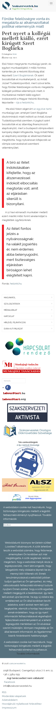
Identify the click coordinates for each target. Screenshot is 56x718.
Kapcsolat (9, 316)
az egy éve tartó (42, 108)
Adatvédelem (10, 699)
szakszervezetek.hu (17, 663)
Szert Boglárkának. (23, 75)
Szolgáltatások (12, 304)
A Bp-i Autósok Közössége (28, 445)
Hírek (15, 54)
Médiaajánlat (10, 310)
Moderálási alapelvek (14, 696)
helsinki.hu (16, 283)
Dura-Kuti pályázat (13, 329)
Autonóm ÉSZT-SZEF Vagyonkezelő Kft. (41, 488)
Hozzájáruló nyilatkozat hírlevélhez (22, 703)
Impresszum (9, 707)
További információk (28, 653)
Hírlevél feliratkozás (15, 322)
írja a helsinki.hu (25, 102)
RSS (4, 692)
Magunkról (9, 298)
